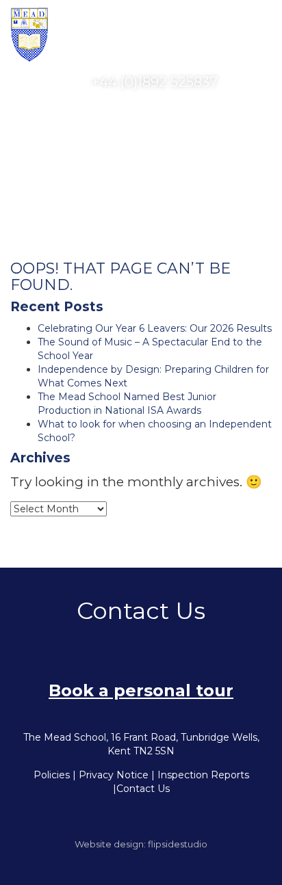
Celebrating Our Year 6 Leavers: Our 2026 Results (155, 328)
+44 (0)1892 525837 (153, 82)
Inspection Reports (203, 775)
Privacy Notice (114, 775)
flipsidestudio (177, 843)
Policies (52, 775)
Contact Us (143, 788)
